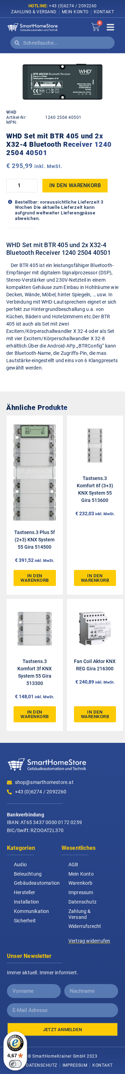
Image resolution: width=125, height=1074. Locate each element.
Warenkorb (80, 883)
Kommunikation (31, 911)
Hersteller (24, 892)
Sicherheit (25, 920)
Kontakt (104, 11)
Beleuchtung (28, 874)
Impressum (80, 892)
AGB (73, 864)
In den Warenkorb (75, 185)
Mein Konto (75, 11)
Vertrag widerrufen (89, 941)
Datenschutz (82, 902)
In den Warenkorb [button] (34, 578)
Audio (20, 864)
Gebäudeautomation (37, 883)
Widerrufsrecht (84, 926)
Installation (26, 902)
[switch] (15, 1064)
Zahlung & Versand (34, 11)
